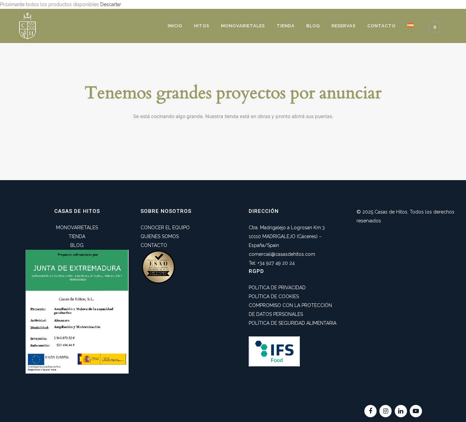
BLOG (77, 245)
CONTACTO (154, 245)
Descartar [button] (110, 4)
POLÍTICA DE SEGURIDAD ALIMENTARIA (292, 323)
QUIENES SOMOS (160, 236)
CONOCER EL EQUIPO (165, 227)
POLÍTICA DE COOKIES (274, 296)
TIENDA (77, 236)
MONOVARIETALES (77, 227)
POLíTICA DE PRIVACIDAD (277, 287)
